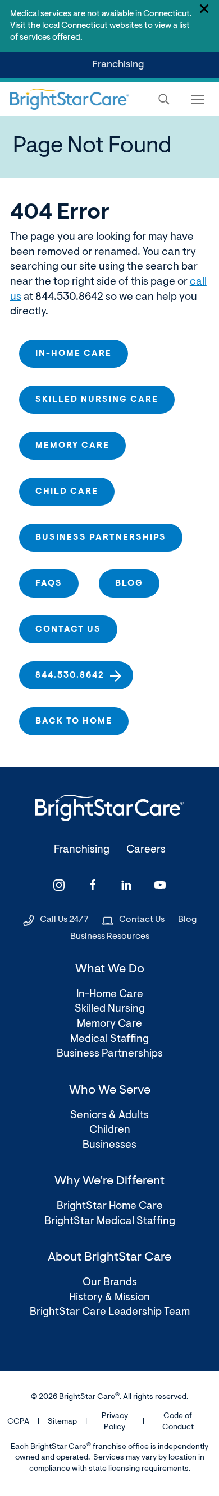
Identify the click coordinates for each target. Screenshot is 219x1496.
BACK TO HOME (73, 721)
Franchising (120, 68)
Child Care (66, 492)
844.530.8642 (69, 675)
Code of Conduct (178, 1422)
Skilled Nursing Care (96, 400)
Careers (146, 850)
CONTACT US (68, 630)
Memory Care (72, 446)
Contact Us (142, 919)
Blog (129, 584)
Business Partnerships (100, 538)
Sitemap (62, 1422)
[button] (164, 99)
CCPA (18, 1422)
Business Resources (109, 936)
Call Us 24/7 (64, 919)
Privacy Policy (115, 1422)
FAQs (48, 584)
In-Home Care (73, 354)
